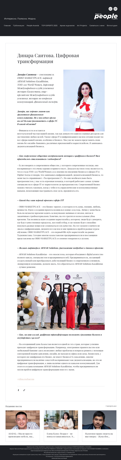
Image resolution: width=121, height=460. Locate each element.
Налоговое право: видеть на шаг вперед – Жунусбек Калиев (99, 435)
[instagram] (115, 9)
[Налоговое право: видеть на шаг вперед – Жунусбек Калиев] (99, 419)
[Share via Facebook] (18, 390)
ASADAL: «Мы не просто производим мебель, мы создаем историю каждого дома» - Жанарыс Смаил (21, 435)
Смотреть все (111, 406)
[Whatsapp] (110, 9)
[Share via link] (24, 390)
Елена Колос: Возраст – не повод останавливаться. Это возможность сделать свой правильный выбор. (61, 435)
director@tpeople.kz (67, 456)
